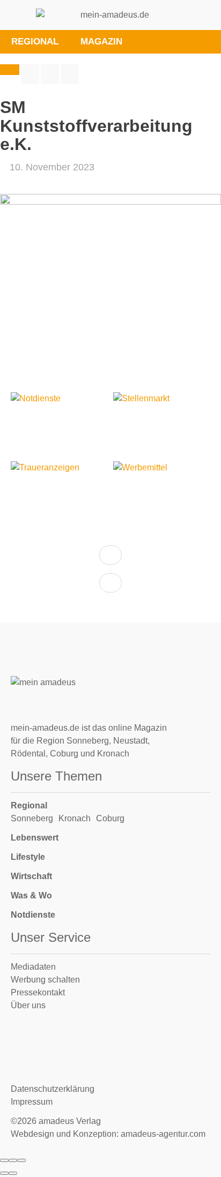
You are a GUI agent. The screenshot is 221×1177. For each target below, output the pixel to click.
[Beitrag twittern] (50, 74)
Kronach (74, 818)
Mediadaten (33, 966)
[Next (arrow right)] (13, 1173)
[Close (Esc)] (4, 1160)
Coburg (110, 818)
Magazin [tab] (101, 41)
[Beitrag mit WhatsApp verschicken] (70, 74)
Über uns (28, 1005)
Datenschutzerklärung (52, 1088)
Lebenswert (34, 837)
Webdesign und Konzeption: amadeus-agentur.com (108, 1133)
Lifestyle (28, 856)
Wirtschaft (31, 876)
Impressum (32, 1101)
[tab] (148, 42)
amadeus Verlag (70, 1121)
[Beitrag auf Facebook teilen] (30, 74)
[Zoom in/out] (21, 1160)
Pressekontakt (38, 992)
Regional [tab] (34, 41)
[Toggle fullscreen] (13, 1160)
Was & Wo (31, 895)
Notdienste (33, 914)
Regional (29, 805)
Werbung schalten (45, 979)
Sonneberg (32, 818)
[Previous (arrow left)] (4, 1173)
